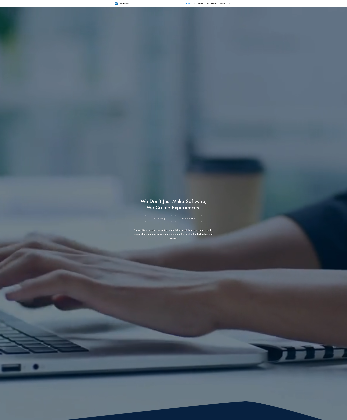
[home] (122, 3)
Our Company (158, 218)
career (222, 4)
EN (229, 4)
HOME (188, 4)
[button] (229, 3)
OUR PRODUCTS (212, 4)
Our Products (188, 218)
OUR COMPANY (198, 4)
